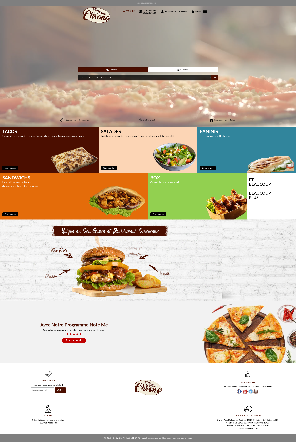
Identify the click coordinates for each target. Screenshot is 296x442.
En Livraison (114, 70)
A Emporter (184, 70)
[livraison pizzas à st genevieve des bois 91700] (96, 11)
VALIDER (60, 390)
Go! (215, 77)
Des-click (166, 438)
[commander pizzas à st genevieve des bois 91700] (148, 387)
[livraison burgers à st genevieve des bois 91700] (111, 260)
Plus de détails (74, 340)
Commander (10, 168)
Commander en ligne (182, 438)
